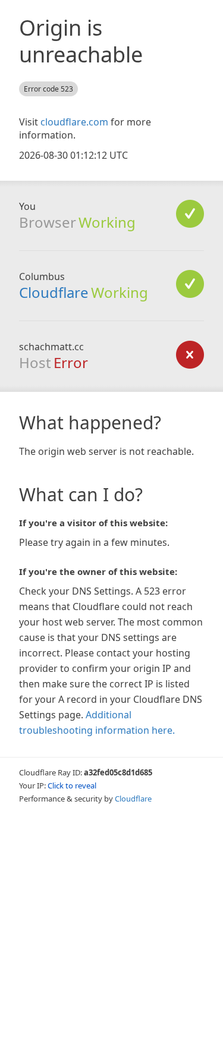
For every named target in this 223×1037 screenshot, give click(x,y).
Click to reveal (72, 785)
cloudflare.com (74, 121)
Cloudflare (54, 292)
